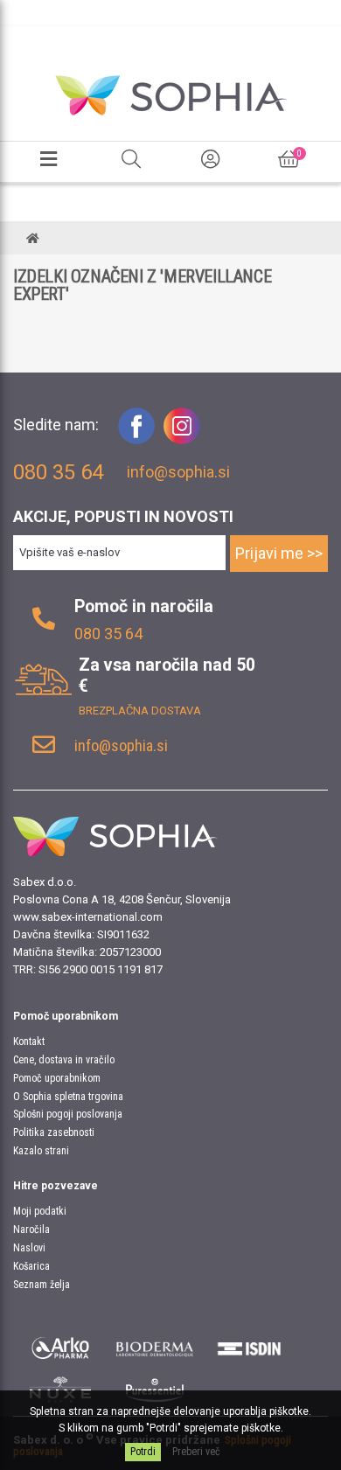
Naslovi (29, 1248)
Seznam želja (41, 1284)
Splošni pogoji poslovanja (67, 1114)
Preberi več (196, 1452)
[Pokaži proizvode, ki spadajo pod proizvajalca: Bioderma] (154, 1346)
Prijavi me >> (279, 553)
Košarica (31, 1266)
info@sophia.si (178, 472)
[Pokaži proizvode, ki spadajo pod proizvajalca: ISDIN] (249, 1346)
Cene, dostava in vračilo (64, 1060)
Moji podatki (39, 1211)
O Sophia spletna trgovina (68, 1096)
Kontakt (29, 1041)
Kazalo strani (41, 1151)
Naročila (31, 1229)
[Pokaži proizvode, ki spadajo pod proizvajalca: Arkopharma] (60, 1346)
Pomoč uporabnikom (57, 1078)
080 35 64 (108, 633)
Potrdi (143, 1452)
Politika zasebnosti (53, 1132)
